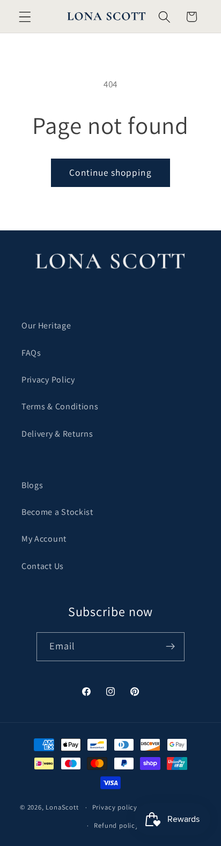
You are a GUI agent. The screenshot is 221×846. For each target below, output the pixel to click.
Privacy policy (114, 807)
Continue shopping (110, 172)
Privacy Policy (48, 379)
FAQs (31, 352)
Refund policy (116, 825)
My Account (44, 538)
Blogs (32, 485)
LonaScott (62, 807)
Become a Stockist (57, 512)
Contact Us (42, 566)
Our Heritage (46, 325)
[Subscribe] (171, 646)
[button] (25, 17)
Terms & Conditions (59, 406)
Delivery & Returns (57, 433)
